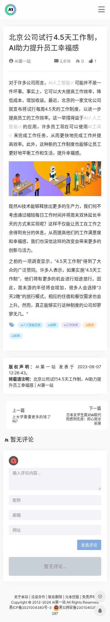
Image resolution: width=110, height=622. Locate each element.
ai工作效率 (71, 325)
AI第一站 (22, 61)
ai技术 (90, 325)
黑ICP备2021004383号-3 (30, 607)
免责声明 (89, 597)
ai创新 (52, 325)
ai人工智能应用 (30, 325)
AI (86, 118)
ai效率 (16, 335)
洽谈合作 (38, 597)
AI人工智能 (59, 82)
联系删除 (55, 597)
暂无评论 (22, 439)
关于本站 (21, 597)
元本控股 (72, 597)
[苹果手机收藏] (100, 596)
